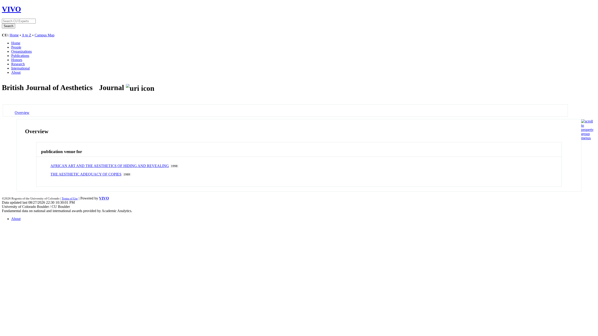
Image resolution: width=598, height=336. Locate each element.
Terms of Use (70, 198)
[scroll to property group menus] (587, 138)
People (16, 47)
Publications (20, 56)
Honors (16, 60)
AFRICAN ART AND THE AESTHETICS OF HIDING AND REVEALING (109, 166)
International (20, 68)
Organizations (21, 51)
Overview (22, 113)
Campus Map (44, 35)
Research (18, 64)
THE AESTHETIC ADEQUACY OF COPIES (85, 174)
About (16, 72)
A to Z (26, 35)
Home (14, 35)
